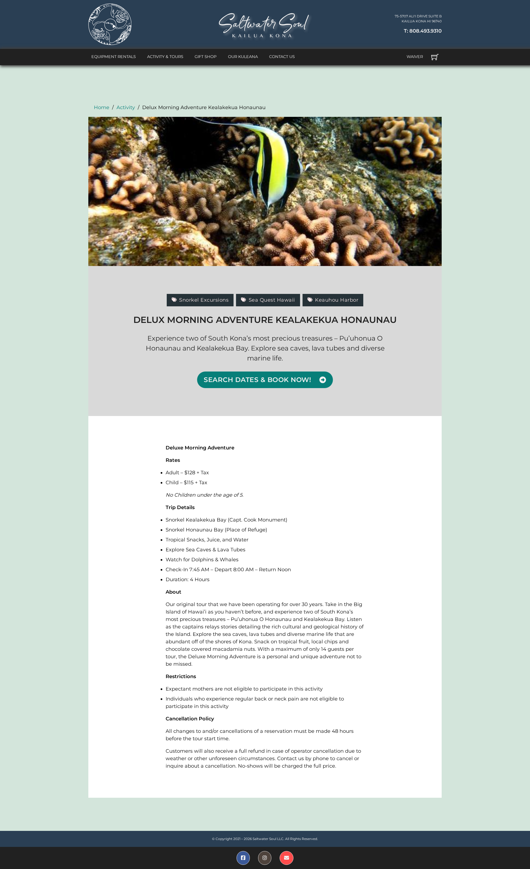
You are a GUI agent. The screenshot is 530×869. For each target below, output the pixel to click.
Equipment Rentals (113, 56)
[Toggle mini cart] (435, 57)
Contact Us (282, 56)
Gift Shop (205, 56)
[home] (109, 24)
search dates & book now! (257, 380)
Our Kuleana (243, 56)
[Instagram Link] (264, 858)
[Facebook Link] (243, 858)
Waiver (415, 56)
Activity (125, 107)
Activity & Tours (165, 56)
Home (101, 107)
